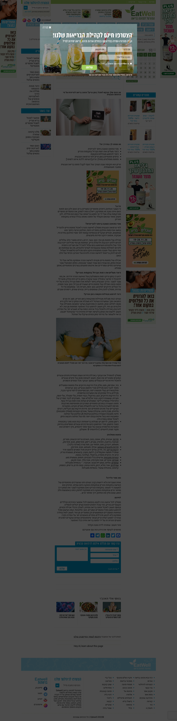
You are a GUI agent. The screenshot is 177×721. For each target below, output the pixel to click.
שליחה (89, 67)
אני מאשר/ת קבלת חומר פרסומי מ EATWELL (114, 64)
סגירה (46, 27)
